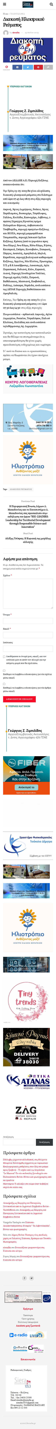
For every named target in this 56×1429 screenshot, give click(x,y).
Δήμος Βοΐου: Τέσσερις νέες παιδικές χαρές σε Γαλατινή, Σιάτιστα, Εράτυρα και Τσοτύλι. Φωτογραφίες (27, 1238)
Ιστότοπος (8, 642)
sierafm (15, 32)
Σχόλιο (7, 575)
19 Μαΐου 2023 (32, 32)
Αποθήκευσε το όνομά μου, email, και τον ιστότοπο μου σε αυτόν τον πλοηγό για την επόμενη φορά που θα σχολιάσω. (26, 660)
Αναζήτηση (8, 1137)
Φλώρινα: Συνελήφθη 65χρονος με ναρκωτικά (25, 1163)
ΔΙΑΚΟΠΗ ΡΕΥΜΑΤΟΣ (21, 489)
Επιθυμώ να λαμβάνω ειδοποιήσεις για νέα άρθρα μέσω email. (27, 689)
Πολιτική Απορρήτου (28, 1322)
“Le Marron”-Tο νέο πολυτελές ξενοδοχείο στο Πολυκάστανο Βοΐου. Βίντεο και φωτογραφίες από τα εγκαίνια (27, 1177)
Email (7, 628)
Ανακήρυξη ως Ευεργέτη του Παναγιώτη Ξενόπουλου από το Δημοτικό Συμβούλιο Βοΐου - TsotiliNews (26, 1207)
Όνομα (7, 614)
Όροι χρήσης (28, 1318)
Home (5, 14)
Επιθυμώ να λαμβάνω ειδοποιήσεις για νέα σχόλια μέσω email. (27, 676)
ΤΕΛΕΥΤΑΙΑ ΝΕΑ (17, 14)
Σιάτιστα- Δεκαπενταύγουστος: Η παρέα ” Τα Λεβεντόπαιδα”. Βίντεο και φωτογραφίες (26, 1226)
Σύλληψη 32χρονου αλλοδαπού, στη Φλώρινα (25, 1159)
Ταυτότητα (28, 1315)
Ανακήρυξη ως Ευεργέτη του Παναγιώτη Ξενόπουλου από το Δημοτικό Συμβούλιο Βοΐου (24, 1214)
